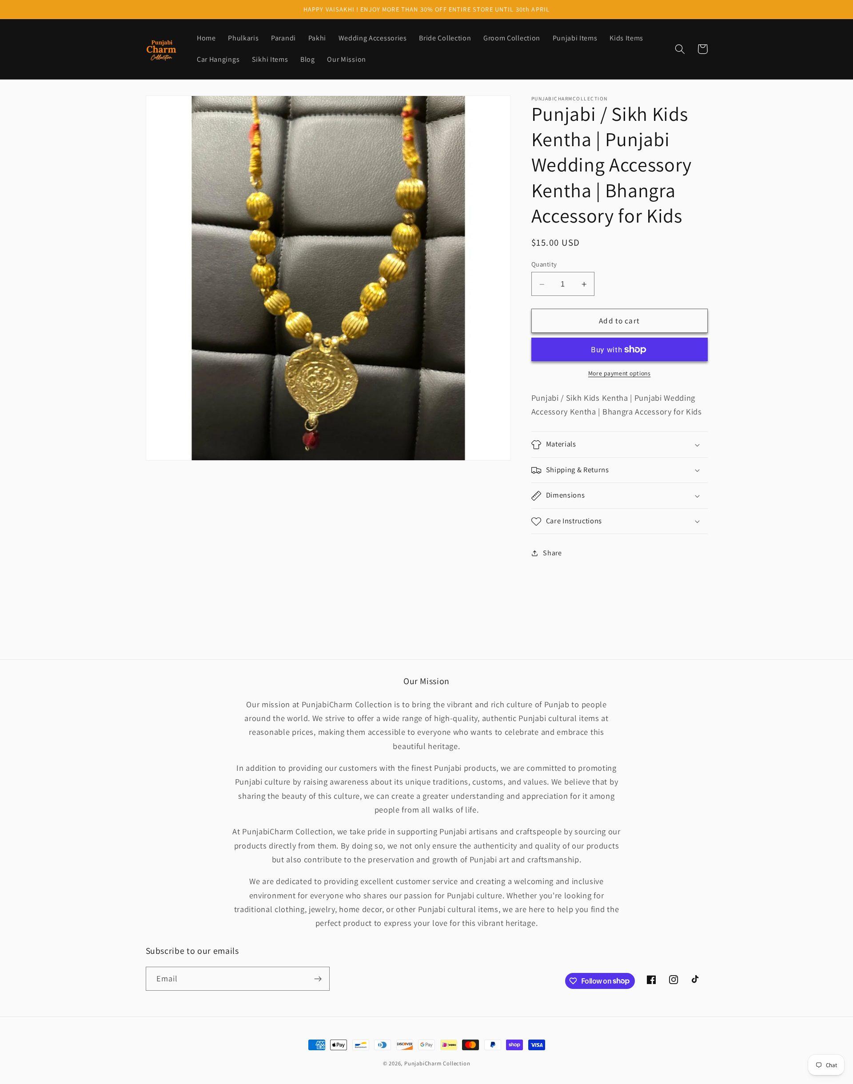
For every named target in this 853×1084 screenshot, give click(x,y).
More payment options (619, 374)
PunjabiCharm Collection (437, 1063)
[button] (680, 49)
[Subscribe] (318, 979)
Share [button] (552, 553)
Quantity (544, 264)
